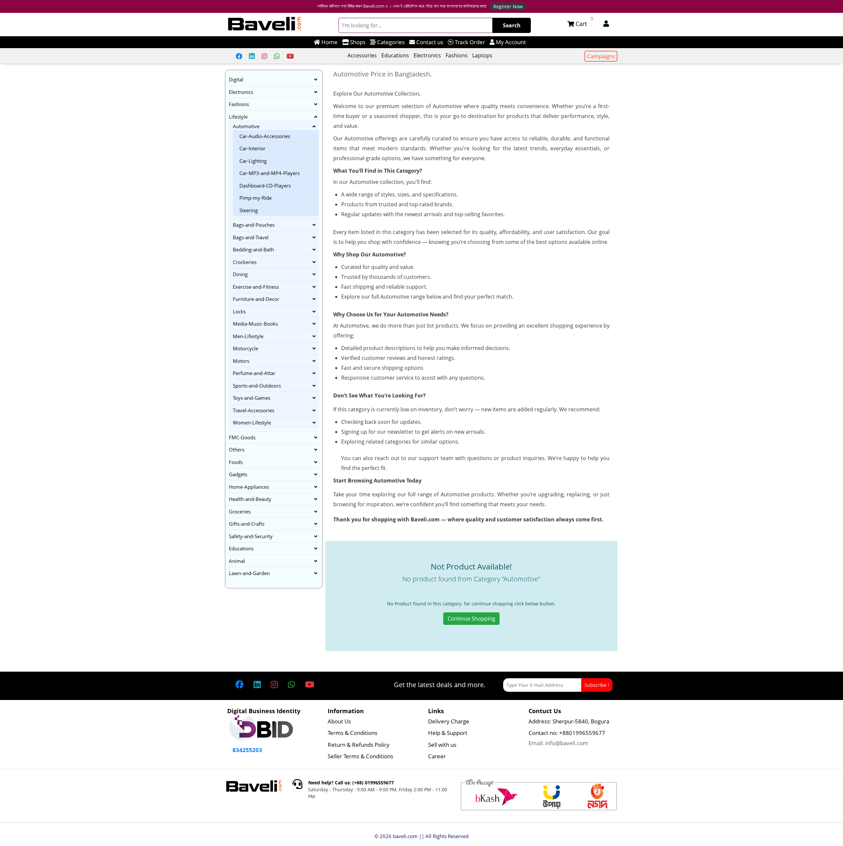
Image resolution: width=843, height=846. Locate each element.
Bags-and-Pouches (254, 224)
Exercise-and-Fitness (256, 286)
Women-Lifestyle (252, 422)
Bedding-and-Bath (253, 249)
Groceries (240, 511)
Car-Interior (252, 148)
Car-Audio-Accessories (264, 136)
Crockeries (245, 262)
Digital (236, 79)
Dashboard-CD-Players (265, 185)
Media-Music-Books (255, 323)
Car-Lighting (253, 161)
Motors (241, 361)
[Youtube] (290, 56)
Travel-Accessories (253, 410)
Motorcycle (245, 348)
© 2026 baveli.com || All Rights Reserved (421, 836)
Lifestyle (238, 116)
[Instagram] (264, 56)
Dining (240, 274)
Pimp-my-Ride (255, 197)
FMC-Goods (242, 437)
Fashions (457, 55)
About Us (339, 721)
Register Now (508, 6)
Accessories (362, 55)
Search (512, 25)
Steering (248, 210)
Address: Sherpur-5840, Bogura (569, 721)
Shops (357, 42)
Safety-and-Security (251, 536)
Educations (395, 55)
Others (236, 449)
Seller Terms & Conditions (360, 756)
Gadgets (238, 474)
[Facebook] (239, 56)
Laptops (482, 55)
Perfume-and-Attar (254, 373)
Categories (390, 42)
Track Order (469, 42)
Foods (236, 462)
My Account (510, 42)
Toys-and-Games (251, 397)
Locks (239, 311)
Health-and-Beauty (250, 499)
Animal (237, 561)
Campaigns (601, 56)
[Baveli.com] (264, 24)
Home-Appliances (249, 486)
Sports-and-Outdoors (257, 385)
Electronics (427, 55)
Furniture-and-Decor (256, 299)
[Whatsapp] (277, 56)
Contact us (429, 42)
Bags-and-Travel (251, 237)
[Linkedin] (252, 56)
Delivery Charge (448, 721)
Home (329, 42)
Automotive (246, 126)
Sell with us (442, 744)
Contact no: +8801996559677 (567, 733)
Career (437, 756)
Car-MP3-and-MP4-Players (269, 173)
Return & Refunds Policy (359, 744)
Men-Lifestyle (248, 336)
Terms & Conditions (352, 733)
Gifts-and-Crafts (246, 523)
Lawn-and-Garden (249, 573)
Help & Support (447, 733)
